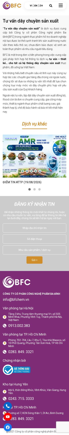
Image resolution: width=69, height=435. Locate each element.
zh (41, 5)
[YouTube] (8, 417)
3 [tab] (39, 189)
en (35, 5)
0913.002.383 (19, 325)
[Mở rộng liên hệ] (8, 406)
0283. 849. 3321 (21, 352)
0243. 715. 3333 (21, 398)
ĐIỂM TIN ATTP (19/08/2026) (22, 182)
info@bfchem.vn (16, 299)
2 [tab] (34, 189)
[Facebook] (8, 427)
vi (31, 5)
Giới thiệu (9, 14)
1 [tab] (29, 189)
